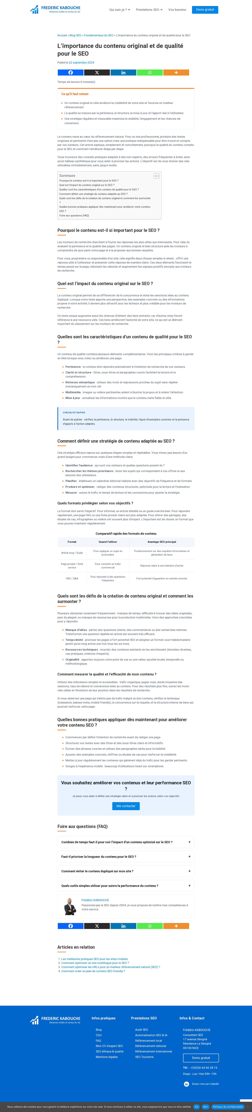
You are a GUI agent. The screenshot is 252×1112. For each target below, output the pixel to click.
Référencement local (148, 1040)
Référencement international (153, 1051)
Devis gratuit (205, 9)
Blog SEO (75, 35)
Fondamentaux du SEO (98, 35)
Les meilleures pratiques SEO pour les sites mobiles (94, 959)
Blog (99, 1029)
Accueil (62, 35)
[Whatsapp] (150, 73)
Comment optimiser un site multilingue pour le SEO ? (95, 963)
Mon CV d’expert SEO (109, 1046)
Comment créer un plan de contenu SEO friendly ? (93, 971)
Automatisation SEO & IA (151, 1035)
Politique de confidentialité (228, 1106)
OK (196, 1106)
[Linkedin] (123, 73)
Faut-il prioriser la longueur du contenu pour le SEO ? (98, 856)
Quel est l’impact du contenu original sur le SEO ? (87, 185)
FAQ (98, 1040)
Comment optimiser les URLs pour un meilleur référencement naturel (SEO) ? (110, 967)
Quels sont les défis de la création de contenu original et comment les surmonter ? (105, 200)
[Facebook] (70, 73)
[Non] (247, 1107)
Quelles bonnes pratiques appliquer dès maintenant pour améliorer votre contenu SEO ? (104, 209)
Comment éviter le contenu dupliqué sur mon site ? (97, 871)
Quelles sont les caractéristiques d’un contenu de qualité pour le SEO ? (99, 189)
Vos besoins (177, 10)
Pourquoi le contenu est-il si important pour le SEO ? (89, 180)
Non (205, 1106)
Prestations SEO (147, 10)
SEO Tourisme (144, 1057)
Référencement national (150, 1046)
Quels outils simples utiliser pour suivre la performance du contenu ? (109, 886)
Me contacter (126, 806)
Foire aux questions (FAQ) (74, 215)
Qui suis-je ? (118, 10)
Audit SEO (141, 1029)
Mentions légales (107, 1057)
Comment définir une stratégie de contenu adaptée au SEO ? (93, 194)
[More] (176, 73)
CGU (99, 1035)
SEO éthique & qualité (109, 1051)
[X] (97, 73)
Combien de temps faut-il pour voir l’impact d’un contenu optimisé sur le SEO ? (116, 842)
